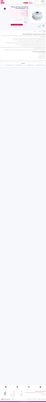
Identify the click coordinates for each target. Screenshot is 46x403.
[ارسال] (11, 1)
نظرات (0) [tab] (34, 31)
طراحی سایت (18, 401)
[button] (2, 1)
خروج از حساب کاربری (13, 396)
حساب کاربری (14, 393)
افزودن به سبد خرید (17, 24)
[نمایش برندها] (5, 9)
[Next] (30, 15)
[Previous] (44, 15)
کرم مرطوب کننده (37, 4)
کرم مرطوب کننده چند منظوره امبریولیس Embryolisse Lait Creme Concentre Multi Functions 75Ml (23, 379)
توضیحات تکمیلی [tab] (40, 31)
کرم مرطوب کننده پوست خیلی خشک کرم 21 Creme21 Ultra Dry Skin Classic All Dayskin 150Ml (23, 290)
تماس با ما (21, 393)
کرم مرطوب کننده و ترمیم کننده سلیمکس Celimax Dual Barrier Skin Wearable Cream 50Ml (23, 201)
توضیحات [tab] (44, 31)
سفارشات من (14, 392)
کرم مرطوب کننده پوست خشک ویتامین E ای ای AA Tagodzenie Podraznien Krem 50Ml (23, 112)
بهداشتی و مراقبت (43, 4)
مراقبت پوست (40, 4)
